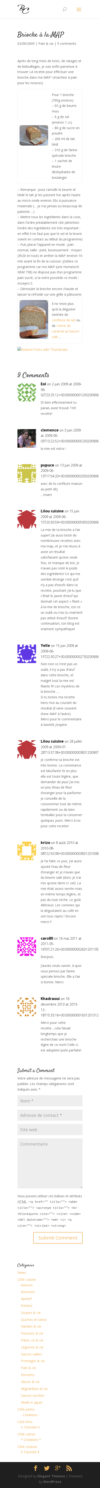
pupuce (47, 465)
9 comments (66, 43)
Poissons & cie (32, 1333)
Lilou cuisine (52, 511)
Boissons (28, 1292)
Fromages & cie (33, 1361)
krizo (45, 842)
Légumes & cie (32, 1347)
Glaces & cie (30, 1381)
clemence (50, 430)
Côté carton (26, 1434)
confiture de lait (63, 320)
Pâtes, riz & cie (32, 1340)
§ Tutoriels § (30, 1452)
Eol (43, 383)
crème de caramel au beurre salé (65, 331)
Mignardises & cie (34, 1388)
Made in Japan (31, 1402)
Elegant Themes (51, 1476)
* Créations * (31, 1439)
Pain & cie (45, 43)
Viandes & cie (31, 1326)
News (21, 1272)
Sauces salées (31, 1354)
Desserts (27, 1375)
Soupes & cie (31, 1312)
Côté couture (27, 1446)
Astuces (27, 1285)
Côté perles (26, 1409)
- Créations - (30, 1415)
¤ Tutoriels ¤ (30, 1427)
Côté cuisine (26, 1279)
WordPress (52, 1481)
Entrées (26, 1305)
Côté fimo (25, 1422)
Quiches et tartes (34, 1319)
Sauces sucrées (32, 1395)
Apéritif (26, 1298)
